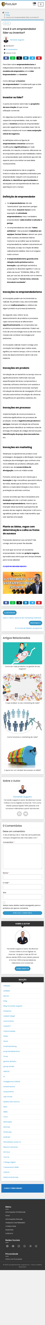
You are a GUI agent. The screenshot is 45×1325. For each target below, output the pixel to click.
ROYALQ (6, 1152)
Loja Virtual (7, 1096)
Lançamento (8, 1091)
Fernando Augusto (17, 40)
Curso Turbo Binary (13, 1188)
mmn (5, 1117)
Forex (5, 1056)
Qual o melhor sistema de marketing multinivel (22, 618)
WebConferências (10, 1177)
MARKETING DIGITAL (11, 1102)
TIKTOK (6, 1157)
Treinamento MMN (11, 1167)
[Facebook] (6, 58)
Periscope (7, 1132)
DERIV (5, 1036)
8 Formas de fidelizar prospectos (28, 628)
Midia (5, 1112)
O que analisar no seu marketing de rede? (22, 703)
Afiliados (6, 986)
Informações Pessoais (13, 1219)
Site (4, 892)
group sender (8, 1066)
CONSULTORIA (10, 1226)
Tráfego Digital (9, 1162)
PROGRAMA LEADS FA (12, 1142)
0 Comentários (11, 49)
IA (4, 1076)
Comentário (8, 842)
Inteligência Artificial (11, 1081)
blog (8, 15)
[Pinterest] (39, 58)
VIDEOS (6, 1172)
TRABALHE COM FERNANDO (15, 1223)
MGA (5, 1107)
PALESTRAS (9, 1230)
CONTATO (9, 1233)
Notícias (6, 1127)
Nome (6, 873)
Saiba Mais (21, 968)
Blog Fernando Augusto (12, 1006)
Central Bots (8, 1021)
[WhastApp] (12, 58)
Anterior (10, 613)
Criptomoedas (9, 1031)
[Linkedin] (26, 58)
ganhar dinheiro (9, 1061)
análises (6, 991)
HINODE (6, 1071)
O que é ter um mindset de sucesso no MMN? (22, 770)
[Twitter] (19, 58)
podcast (6, 1137)
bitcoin (6, 996)
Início (7, 13)
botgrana (7, 1011)
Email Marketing (10, 1046)
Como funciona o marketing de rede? (22, 737)
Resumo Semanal (10, 1147)
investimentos (9, 1086)
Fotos (7, 1216)
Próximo (34, 623)
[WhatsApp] (24, 1246)
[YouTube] (26, 814)
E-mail (6, 883)
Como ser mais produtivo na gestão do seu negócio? (22, 667)
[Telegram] (32, 58)
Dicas (5, 1041)
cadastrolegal (9, 1016)
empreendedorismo (11, 1051)
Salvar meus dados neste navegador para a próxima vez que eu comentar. (21, 906)
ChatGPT (7, 1026)
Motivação (7, 1122)
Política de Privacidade (13, 1259)
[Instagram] (19, 1246)
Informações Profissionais (15, 1212)
